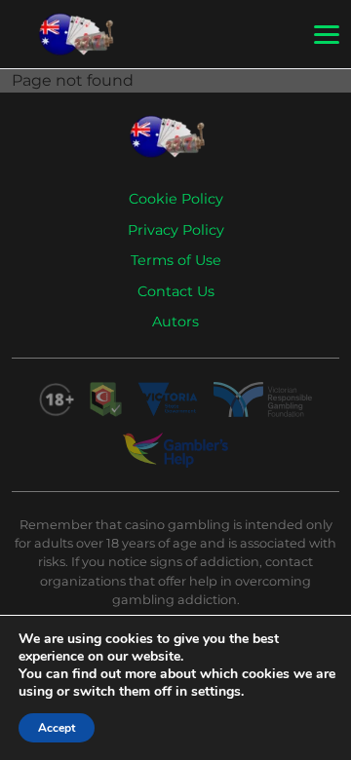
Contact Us (175, 291)
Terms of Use (176, 260)
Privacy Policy (176, 230)
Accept (56, 728)
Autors (175, 321)
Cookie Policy (176, 199)
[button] (326, 35)
